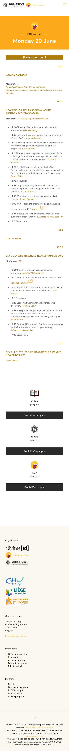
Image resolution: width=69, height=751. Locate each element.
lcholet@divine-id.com (16, 636)
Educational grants (17, 663)
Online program (16, 696)
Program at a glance (18, 687)
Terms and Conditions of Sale (39, 727)
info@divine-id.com (34, 736)
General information (18, 654)
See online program (34, 415)
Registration (14, 657)
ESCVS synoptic (16, 690)
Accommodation (16, 660)
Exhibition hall (15, 666)
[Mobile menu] (64, 5)
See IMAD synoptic (35, 487)
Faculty (12, 684)
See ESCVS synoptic (34, 451)
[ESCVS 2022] (23, 5)
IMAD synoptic (15, 693)
